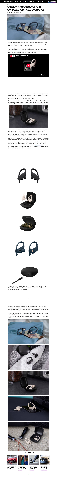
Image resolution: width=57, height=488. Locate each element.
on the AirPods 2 (38, 145)
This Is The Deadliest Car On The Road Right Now (11, 467)
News (16, 1)
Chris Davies (10, 12)
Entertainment (32, 1)
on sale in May (40, 313)
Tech (21, 1)
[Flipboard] (45, 1)
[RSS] (47, 1)
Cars (25, 1)
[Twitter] (41, 1)
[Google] (43, 1)
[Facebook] (38, 1)
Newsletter (53, 1)
